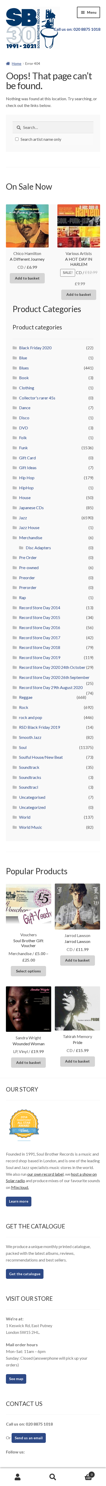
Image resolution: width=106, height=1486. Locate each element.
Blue (23, 357)
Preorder (27, 577)
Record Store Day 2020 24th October (52, 667)
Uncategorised (32, 797)
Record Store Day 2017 (39, 637)
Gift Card (27, 457)
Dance (24, 407)
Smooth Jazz (30, 737)
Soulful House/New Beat (41, 757)
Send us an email (29, 1438)
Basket (82, 1472)
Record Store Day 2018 (39, 647)
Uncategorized (32, 807)
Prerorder (28, 587)
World (24, 817)
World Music (30, 827)
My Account (17, 1477)
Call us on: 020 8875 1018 (77, 29)
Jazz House (29, 527)
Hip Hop (26, 477)
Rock (23, 707)
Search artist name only (40, 139)
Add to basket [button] (27, 278)
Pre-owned (29, 567)
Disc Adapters (38, 547)
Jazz (23, 517)
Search (52, 1477)
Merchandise (30, 537)
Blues (24, 367)
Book (24, 377)
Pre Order (28, 557)
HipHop (26, 487)
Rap (22, 597)
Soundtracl (28, 787)
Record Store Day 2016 (39, 627)
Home (16, 63)
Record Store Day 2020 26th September (54, 677)
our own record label (45, 1174)
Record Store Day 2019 (39, 657)
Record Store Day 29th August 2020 (51, 687)
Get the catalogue (24, 1274)
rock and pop (30, 717)
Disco (24, 417)
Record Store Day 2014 (39, 607)
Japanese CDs (31, 507)
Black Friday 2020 (35, 347)
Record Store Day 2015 (39, 617)
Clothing (26, 387)
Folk (23, 437)
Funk (23, 447)
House (25, 497)
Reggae (25, 697)
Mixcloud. (20, 1187)
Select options (28, 971)
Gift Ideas (28, 467)
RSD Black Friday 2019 (39, 727)
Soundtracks (30, 777)
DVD (23, 427)
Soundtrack (29, 767)
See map (16, 1378)
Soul (22, 747)
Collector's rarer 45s (37, 397)
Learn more (18, 1201)
